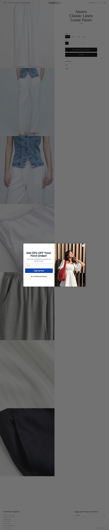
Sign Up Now (39, 271)
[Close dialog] (83, 245)
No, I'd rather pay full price (39, 276)
